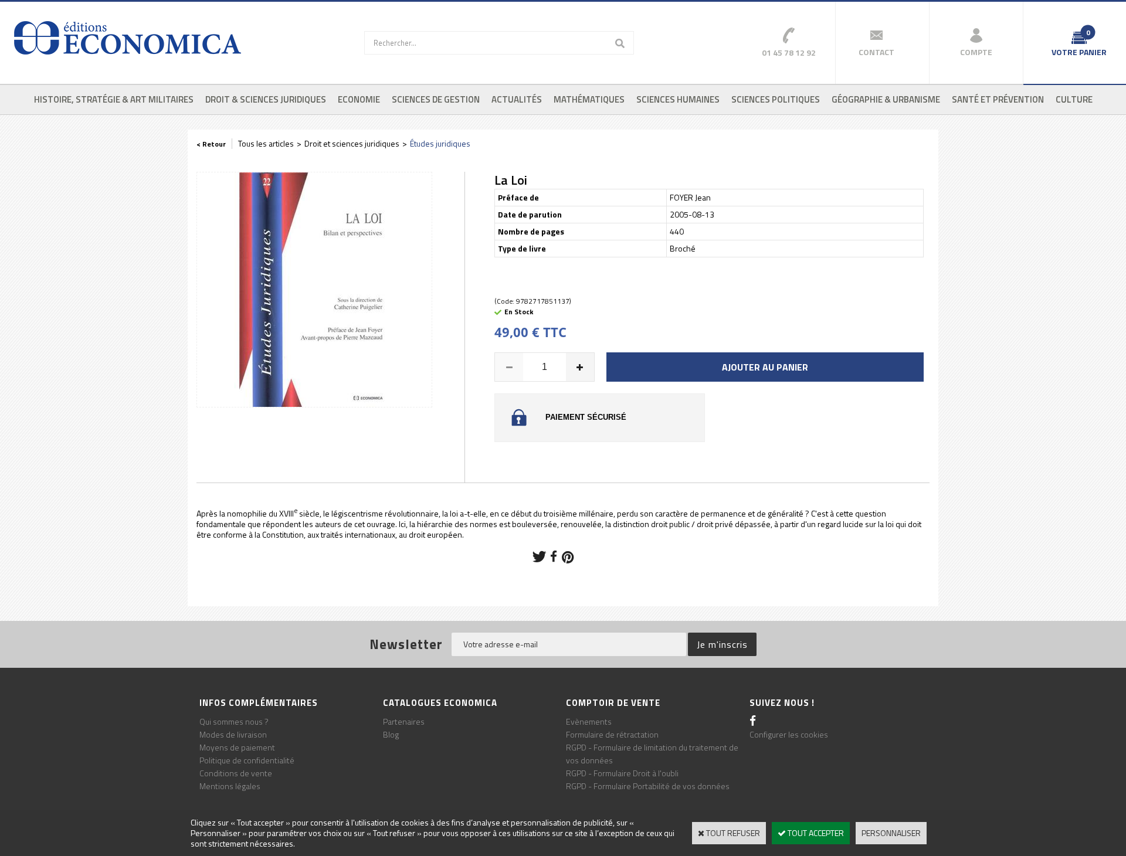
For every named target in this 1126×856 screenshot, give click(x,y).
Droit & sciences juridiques (265, 99)
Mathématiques (589, 99)
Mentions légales (229, 786)
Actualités (516, 99)
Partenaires (404, 721)
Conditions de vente (235, 773)
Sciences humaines (678, 99)
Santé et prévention (998, 99)
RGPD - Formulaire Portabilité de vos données (648, 786)
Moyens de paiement (237, 747)
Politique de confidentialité (246, 760)
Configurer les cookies (788, 734)
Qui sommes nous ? (234, 721)
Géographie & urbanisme (886, 99)
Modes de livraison (233, 734)
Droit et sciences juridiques (351, 143)
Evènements (589, 721)
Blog (391, 734)
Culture (1074, 99)
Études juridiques (440, 143)
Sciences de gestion (436, 99)
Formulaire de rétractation (612, 734)
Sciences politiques (775, 99)
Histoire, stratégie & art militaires (114, 99)
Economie (359, 99)
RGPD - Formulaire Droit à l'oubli (622, 773)
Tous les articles (266, 143)
